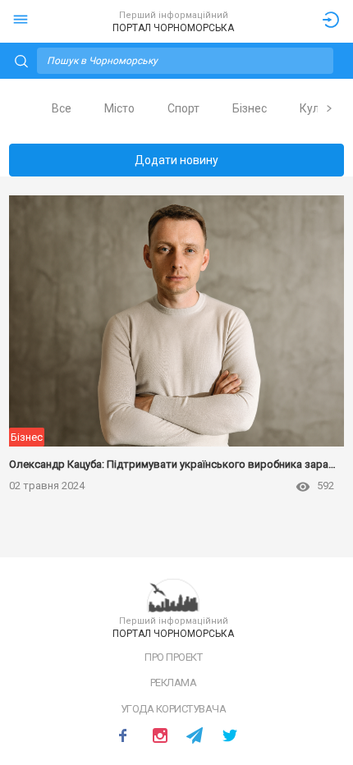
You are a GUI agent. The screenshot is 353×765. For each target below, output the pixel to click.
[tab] (61, 109)
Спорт (183, 108)
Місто (119, 108)
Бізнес (249, 108)
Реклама (173, 682)
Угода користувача (174, 709)
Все (61, 108)
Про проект (173, 657)
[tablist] (177, 108)
